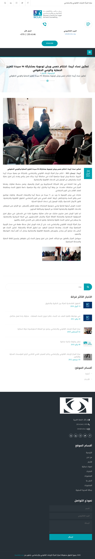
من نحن (89, 457)
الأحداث (87, 379)
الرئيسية (51, 73)
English (49, 43)
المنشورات (88, 476)
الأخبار (43, 73)
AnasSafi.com (19, 555)
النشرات (89, 471)
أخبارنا (87, 374)
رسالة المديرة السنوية (84, 490)
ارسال (70, 537)
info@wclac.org (70, 33)
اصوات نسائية (87, 466)
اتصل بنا (89, 480)
